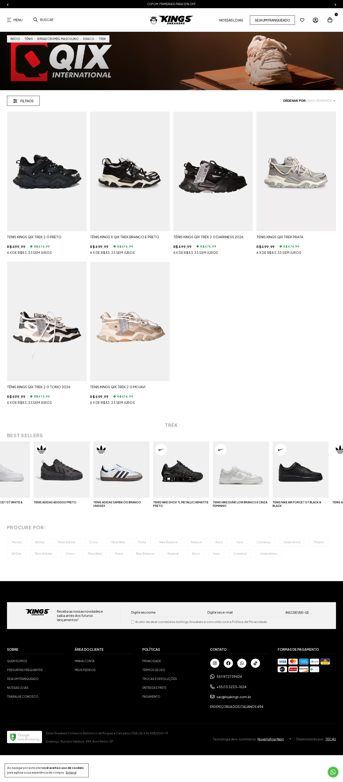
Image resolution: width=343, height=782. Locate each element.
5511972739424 (229, 676)
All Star (40, 542)
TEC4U (330, 739)
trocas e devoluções (159, 679)
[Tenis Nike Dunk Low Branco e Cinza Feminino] (204, 469)
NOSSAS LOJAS (231, 20)
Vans (239, 542)
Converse (263, 542)
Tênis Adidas (67, 542)
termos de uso (153, 670)
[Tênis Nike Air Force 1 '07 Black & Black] (264, 469)
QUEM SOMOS (17, 661)
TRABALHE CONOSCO (22, 696)
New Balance (168, 542)
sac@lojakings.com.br (234, 697)
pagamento (151, 696)
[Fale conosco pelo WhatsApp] (333, 772)
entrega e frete (154, 688)
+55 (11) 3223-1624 (231, 687)
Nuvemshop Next (271, 739)
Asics (219, 542)
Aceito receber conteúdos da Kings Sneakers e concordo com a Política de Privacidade (201, 621)
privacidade (151, 661)
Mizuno (17, 542)
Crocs (93, 542)
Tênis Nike (118, 542)
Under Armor (292, 542)
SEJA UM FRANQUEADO (272, 20)
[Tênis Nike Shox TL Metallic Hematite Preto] (144, 469)
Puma (142, 542)
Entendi (71, 772)
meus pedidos (85, 670)
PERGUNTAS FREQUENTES (25, 670)
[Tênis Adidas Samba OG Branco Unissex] (84, 469)
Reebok (196, 542)
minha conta (84, 661)
